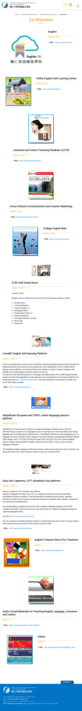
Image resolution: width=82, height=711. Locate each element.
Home (17, 14)
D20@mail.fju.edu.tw (11, 701)
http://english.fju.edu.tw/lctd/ (30, 161)
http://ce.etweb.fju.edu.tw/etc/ (52, 550)
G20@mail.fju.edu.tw (28, 701)
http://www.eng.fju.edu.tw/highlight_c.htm (60, 647)
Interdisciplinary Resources (29, 14)
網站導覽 (66, 682)
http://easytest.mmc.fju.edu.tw (22, 516)
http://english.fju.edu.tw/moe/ (28, 217)
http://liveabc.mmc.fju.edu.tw (26, 380)
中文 (65, 5)
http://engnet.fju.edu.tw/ (64, 42)
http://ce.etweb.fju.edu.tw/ (60, 239)
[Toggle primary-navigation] (78, 6)
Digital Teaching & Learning (48, 14)
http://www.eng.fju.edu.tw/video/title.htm (24, 625)
